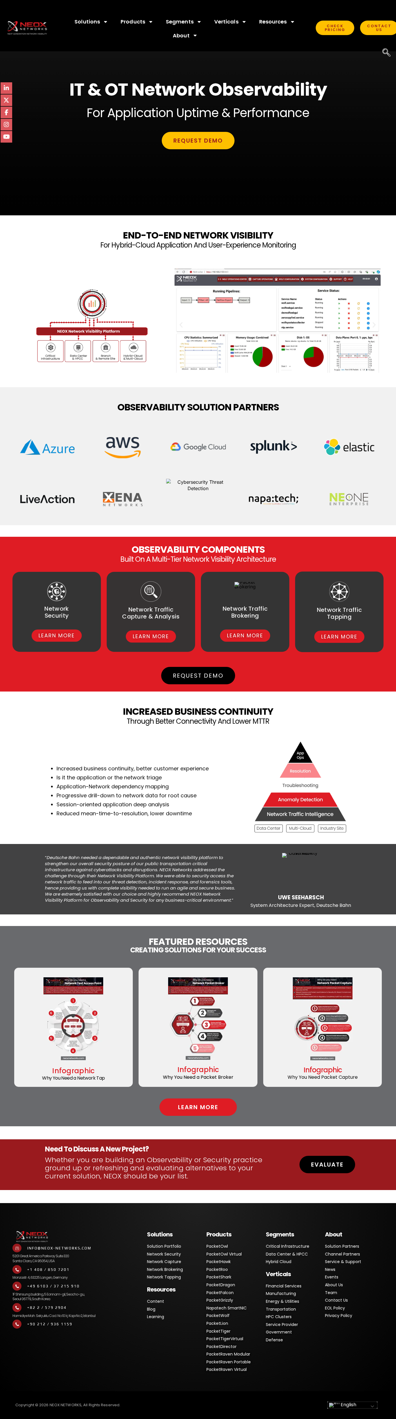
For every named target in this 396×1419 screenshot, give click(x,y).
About (181, 35)
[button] (181, 325)
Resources (273, 21)
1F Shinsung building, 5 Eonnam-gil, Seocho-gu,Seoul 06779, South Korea (48, 1297)
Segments (180, 21)
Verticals (226, 21)
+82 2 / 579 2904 (47, 1307)
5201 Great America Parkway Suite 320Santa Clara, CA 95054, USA (40, 1258)
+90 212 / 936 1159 (49, 1324)
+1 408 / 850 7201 (48, 1269)
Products (133, 21)
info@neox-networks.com (59, 1248)
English (347, 1405)
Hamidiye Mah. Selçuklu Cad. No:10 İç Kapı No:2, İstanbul (53, 1315)
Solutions (87, 21)
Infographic (73, 1071)
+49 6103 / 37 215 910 (53, 1286)
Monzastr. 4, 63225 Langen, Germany (40, 1277)
